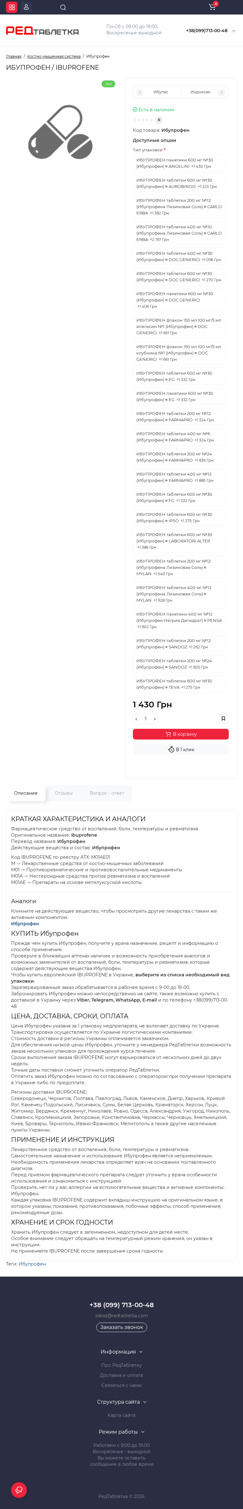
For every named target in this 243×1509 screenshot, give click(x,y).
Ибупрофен (25, 924)
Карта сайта (121, 1415)
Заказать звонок (121, 1327)
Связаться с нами (122, 1385)
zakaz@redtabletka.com (121, 1316)
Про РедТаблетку (121, 1365)
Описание (26, 793)
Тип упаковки (148, 149)
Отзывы (64, 793)
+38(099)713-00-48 (206, 30)
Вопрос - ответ (107, 793)
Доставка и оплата (121, 1375)
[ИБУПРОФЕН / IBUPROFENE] (62, 133)
